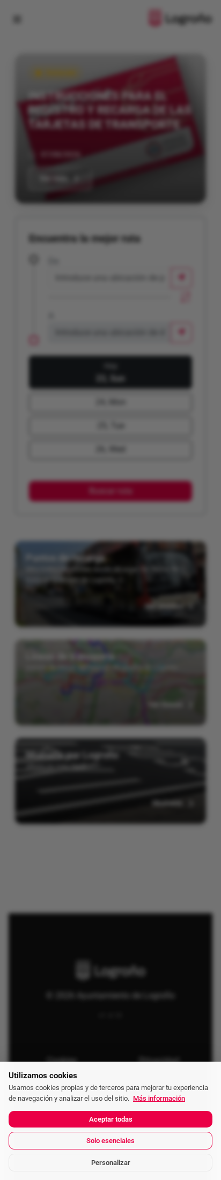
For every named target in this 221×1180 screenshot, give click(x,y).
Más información (159, 1098)
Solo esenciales (110, 1141)
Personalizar (110, 1163)
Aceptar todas (110, 1119)
